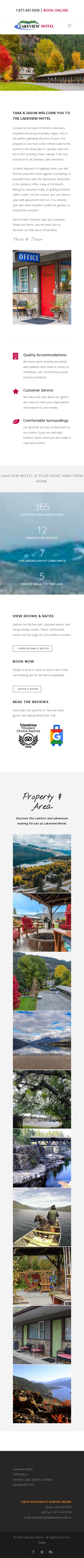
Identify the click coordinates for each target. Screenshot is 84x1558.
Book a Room (28, 689)
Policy (42, 1542)
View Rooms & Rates (33, 648)
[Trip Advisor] (42, 1552)
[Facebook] (33, 1552)
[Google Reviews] (51, 1552)
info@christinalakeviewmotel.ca (51, 1517)
